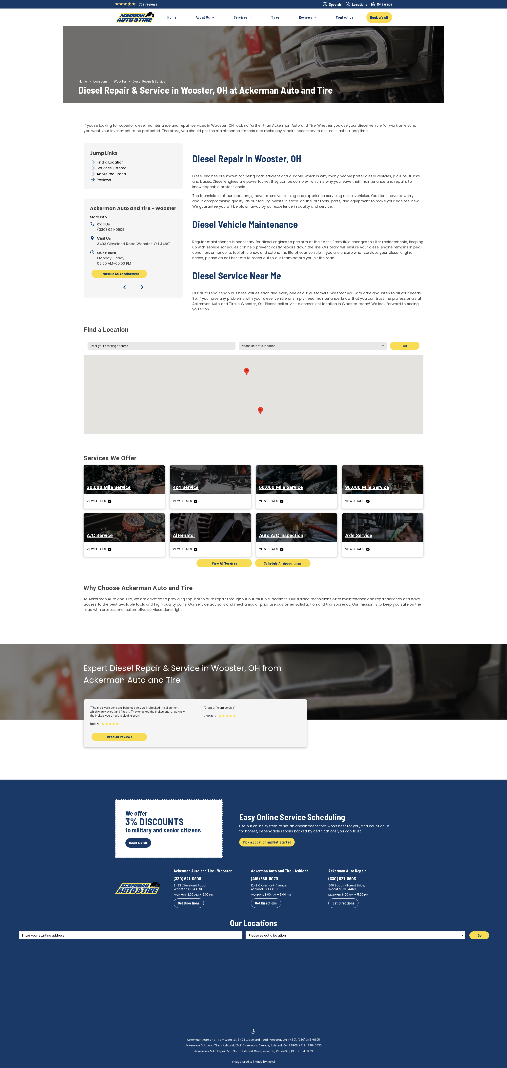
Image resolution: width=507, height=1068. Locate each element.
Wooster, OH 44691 (188, 889)
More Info (98, 217)
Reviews (104, 179)
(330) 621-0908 (110, 229)
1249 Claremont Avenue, (269, 885)
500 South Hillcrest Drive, (346, 885)
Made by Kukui (265, 1062)
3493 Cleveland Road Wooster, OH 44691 (133, 243)
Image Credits (242, 1062)
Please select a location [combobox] (258, 346)
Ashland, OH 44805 (265, 889)
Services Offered (112, 167)
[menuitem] (171, 17)
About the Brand (111, 173)
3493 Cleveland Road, (190, 885)
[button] (246, 371)
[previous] (125, 287)
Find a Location (110, 162)
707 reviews (148, 4)
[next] (142, 287)
